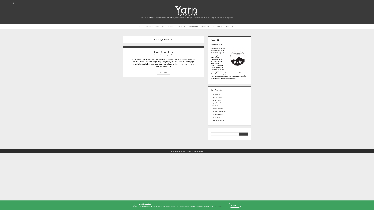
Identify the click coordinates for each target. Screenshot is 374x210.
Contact (194, 151)
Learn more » (218, 206)
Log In (233, 27)
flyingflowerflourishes (219, 103)
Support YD (205, 27)
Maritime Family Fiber (219, 111)
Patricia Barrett (217, 97)
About (141, 27)
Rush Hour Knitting (218, 120)
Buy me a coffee (186, 151)
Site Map (200, 151)
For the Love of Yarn (219, 114)
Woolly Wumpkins (218, 106)
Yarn (157, 27)
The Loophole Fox (218, 109)
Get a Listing (193, 27)
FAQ (212, 27)
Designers (149, 27)
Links (227, 27)
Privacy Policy (175, 151)
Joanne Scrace (217, 94)
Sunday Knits (217, 100)
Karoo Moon (216, 117)
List (172, 55)
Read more (164, 73)
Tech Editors (182, 27)
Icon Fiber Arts (163, 52)
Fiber (162, 27)
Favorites (219, 27)
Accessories (171, 27)
